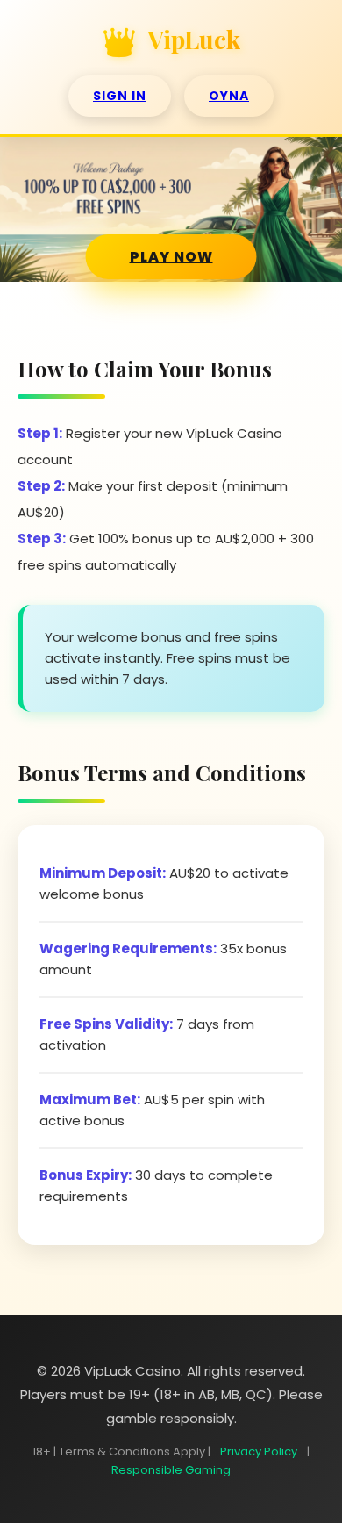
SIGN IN (119, 95)
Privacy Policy (258, 1451)
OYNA (229, 95)
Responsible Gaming (171, 1470)
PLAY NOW (171, 257)
